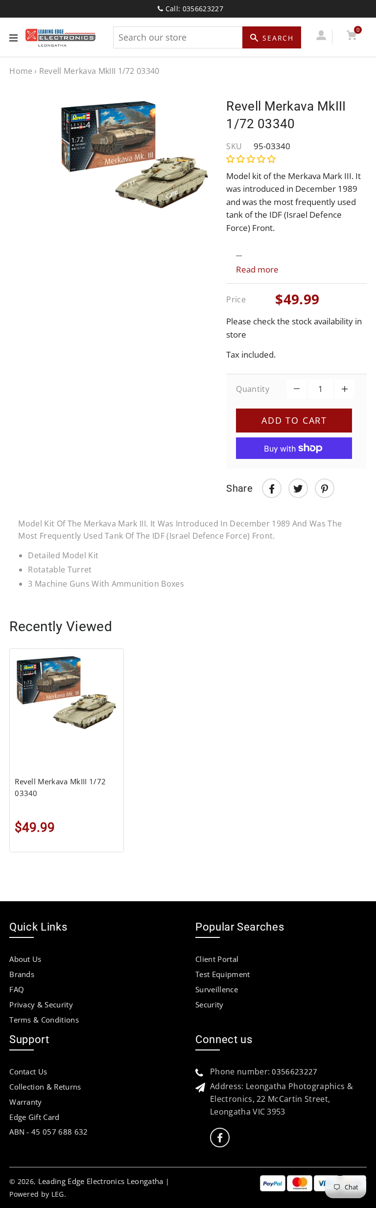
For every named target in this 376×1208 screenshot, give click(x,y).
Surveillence (216, 989)
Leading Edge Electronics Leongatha (101, 1181)
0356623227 (294, 1071)
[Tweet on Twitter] (298, 488)
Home (20, 71)
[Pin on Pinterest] (324, 488)
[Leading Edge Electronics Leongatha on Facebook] (220, 1137)
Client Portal (216, 959)
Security (209, 1004)
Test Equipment (222, 974)
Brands (21, 974)
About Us (25, 959)
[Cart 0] (351, 37)
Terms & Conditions (44, 1020)
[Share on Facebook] (272, 488)
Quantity (252, 389)
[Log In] (321, 37)
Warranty (25, 1102)
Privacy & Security (41, 1004)
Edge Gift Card (34, 1117)
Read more (257, 269)
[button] (252, 158)
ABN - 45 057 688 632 (48, 1132)
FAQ (16, 989)
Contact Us (28, 1071)
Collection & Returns (45, 1087)
